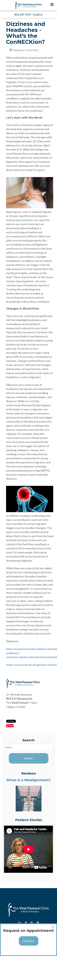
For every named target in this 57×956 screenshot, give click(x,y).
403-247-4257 (22, 14)
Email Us (38, 14)
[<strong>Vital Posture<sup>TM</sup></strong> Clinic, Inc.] (28, 5)
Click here (29, 941)
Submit (28, 758)
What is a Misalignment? (28, 780)
